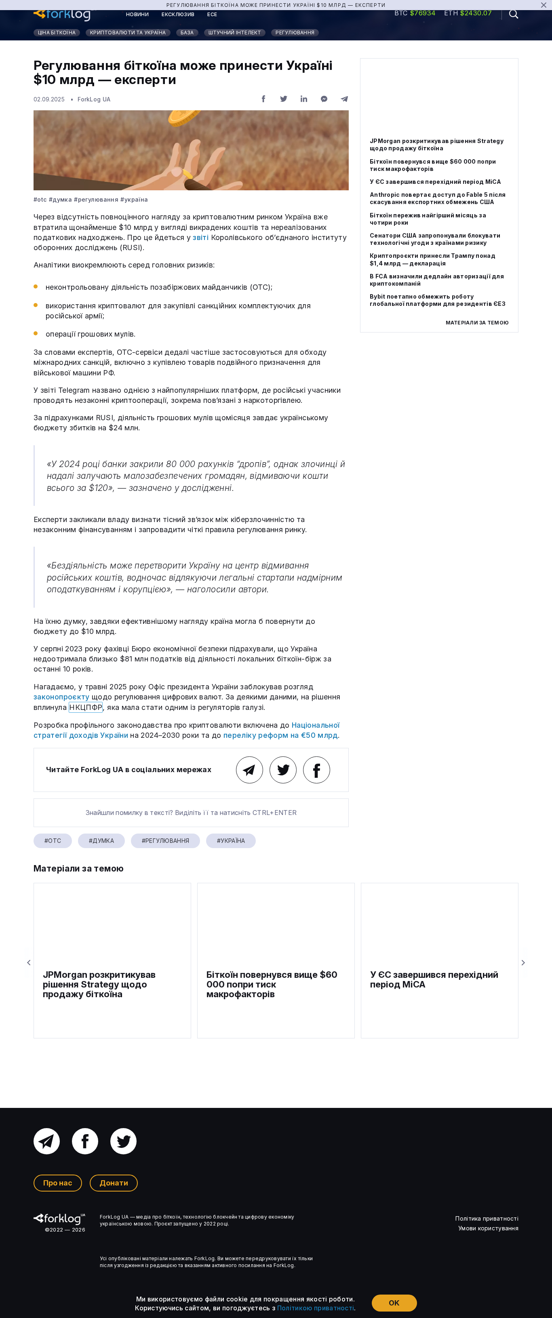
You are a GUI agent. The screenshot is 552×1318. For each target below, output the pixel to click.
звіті (201, 237)
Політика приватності (486, 1218)
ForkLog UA (94, 99)
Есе (212, 14)
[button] (509, 14)
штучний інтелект (235, 32)
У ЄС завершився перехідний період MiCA (435, 181)
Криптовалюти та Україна (128, 32)
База (187, 32)
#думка (60, 199)
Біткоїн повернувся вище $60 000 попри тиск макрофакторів (433, 165)
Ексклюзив (178, 14)
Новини (137, 14)
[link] (65, 14)
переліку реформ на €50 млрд (280, 735)
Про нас (57, 1183)
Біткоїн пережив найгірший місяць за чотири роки (428, 219)
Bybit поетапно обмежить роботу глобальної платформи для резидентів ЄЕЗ (438, 300)
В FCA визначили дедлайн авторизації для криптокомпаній (437, 280)
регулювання (295, 32)
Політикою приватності (315, 1308)
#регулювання (96, 199)
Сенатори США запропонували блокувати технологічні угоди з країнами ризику (435, 239)
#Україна (134, 199)
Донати (113, 1183)
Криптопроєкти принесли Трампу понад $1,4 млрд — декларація (432, 259)
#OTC (40, 199)
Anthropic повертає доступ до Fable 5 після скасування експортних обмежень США (438, 198)
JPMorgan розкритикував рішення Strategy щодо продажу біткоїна (437, 144)
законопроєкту (62, 697)
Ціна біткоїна (57, 32)
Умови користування (488, 1228)
